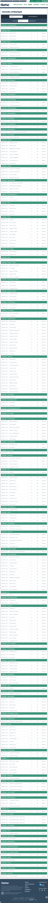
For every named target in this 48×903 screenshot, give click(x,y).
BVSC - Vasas (12, 594)
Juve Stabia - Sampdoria (13, 231)
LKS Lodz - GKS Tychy (13, 174)
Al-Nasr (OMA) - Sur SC (13, 651)
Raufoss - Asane (12, 735)
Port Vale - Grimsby (13, 368)
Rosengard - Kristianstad (14, 509)
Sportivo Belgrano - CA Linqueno (15, 77)
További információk (14, 893)
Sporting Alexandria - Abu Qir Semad (15, 540)
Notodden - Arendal (13, 274)
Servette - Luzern (12, 698)
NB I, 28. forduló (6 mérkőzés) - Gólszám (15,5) (17, 816)
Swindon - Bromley (13, 379)
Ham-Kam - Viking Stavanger (14, 433)
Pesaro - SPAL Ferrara (13, 489)
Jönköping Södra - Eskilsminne (14, 646)
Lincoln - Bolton (12, 617)
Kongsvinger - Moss (13, 732)
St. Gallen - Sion (12, 701)
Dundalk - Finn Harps (13, 769)
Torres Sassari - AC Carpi (14, 501)
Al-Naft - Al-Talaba (13, 680)
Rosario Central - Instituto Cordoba (15, 116)
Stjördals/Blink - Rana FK (13, 293)
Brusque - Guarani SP (13, 44)
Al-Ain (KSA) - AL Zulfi (13, 514)
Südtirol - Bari (12, 219)
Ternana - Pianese (12, 492)
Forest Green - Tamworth (14, 336)
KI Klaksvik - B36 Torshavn (14, 662)
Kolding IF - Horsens (13, 254)
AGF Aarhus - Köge (13, 285)
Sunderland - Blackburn (13, 562)
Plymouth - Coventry (13, 580)
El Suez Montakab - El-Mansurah (15, 534)
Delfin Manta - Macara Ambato (15, 97)
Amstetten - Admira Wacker (14, 154)
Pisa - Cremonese (12, 246)
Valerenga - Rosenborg (13, 421)
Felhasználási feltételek (29, 898)
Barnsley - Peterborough (14, 635)
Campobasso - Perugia (13, 477)
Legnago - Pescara (13, 483)
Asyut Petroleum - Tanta (13, 537)
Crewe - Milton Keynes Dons (14, 365)
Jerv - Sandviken (12, 268)
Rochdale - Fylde (12, 324)
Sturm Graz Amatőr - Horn (14, 160)
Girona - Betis (12, 870)
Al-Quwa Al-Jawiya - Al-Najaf (14, 682)
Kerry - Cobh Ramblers (13, 772)
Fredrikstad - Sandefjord (13, 436)
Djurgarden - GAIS (12, 397)
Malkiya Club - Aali (13, 803)
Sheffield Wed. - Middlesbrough (15, 577)
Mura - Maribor (12, 447)
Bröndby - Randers (13, 600)
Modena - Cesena (12, 243)
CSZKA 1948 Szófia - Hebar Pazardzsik (16, 529)
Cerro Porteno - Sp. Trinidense (14, 102)
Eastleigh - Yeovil (12, 350)
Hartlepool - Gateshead (13, 348)
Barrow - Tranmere (13, 385)
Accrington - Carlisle (13, 371)
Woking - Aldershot (13, 321)
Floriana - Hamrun (12, 838)
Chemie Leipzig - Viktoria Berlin (15, 410)
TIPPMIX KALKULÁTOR (17, 4)
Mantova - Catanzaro (13, 222)
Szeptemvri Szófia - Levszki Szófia (15, 526)
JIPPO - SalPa (12, 472)
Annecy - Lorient (12, 865)
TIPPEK (25, 4)
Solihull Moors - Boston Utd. (14, 333)
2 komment (44, 635)
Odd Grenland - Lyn (13, 744)
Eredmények (28, 889)
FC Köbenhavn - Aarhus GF (14, 603)
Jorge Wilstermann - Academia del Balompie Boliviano (18, 132)
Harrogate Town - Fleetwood (14, 377)
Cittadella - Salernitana (13, 228)
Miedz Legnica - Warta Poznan (14, 177)
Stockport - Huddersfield (13, 614)
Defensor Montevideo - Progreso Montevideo (17, 60)
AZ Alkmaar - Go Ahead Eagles (14, 778)
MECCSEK (30, 4)
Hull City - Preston (12, 583)
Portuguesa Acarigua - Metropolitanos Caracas (17, 27)
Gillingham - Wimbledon (13, 382)
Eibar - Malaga (12, 860)
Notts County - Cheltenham (14, 391)
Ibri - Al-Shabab (12, 654)
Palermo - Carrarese (13, 225)
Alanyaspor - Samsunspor (14, 828)
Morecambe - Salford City (14, 388)
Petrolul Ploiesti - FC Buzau (14, 716)
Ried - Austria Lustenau (13, 151)
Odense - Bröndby (12, 282)
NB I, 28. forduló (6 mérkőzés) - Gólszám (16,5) (17, 819)
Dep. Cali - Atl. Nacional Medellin (15, 110)
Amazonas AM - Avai (13, 39)
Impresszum (16, 898)
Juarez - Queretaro (13, 91)
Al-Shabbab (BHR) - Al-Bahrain (14, 800)
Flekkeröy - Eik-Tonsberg (14, 271)
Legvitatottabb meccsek (32, 16)
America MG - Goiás (13, 36)
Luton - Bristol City (12, 559)
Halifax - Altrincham (13, 345)
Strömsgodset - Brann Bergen (14, 427)
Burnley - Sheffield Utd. (13, 589)
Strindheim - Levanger (13, 299)
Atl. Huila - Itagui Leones (13, 66)
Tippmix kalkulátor (29, 884)
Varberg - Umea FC (13, 259)
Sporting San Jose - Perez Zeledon (15, 55)
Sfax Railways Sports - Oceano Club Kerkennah (17, 551)
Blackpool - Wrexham (13, 626)
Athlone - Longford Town (14, 767)
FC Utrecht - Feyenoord (13, 200)
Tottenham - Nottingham (14, 876)
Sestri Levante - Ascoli (13, 498)
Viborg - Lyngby (12, 402)
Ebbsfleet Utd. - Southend (14, 342)
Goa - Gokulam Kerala (13, 304)
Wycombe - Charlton (13, 620)
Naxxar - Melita (12, 844)
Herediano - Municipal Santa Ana (15, 52)
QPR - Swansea (12, 574)
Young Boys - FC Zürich (13, 710)
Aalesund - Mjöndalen (13, 738)
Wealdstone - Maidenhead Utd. (15, 330)
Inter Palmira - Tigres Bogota (14, 72)
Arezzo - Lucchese (12, 504)
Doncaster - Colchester (13, 362)
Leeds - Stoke (12, 565)
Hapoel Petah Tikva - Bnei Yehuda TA (16, 789)
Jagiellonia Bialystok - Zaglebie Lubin (15, 185)
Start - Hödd (11, 741)
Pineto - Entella (12, 495)
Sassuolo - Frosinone (13, 240)
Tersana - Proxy (12, 543)
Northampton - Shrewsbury (14, 629)
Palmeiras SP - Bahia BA (13, 126)
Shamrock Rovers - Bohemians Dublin (16, 458)
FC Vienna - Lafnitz (13, 163)
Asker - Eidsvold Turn (13, 296)
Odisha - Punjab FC (13, 307)
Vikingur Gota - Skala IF (13, 671)
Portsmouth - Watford (13, 568)
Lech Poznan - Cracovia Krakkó (14, 191)
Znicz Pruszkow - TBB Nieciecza (15, 171)
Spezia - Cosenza (12, 237)
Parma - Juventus (12, 214)
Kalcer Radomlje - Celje (13, 444)
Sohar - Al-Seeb (12, 657)
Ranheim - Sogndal (13, 729)
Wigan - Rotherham (13, 623)
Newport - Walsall (12, 359)
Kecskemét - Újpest (13, 811)
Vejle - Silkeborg (12, 405)
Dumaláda (27, 891)
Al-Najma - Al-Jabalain (13, 517)
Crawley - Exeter (12, 608)
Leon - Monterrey (12, 88)
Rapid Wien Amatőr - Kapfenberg (15, 148)
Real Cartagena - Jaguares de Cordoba (16, 69)
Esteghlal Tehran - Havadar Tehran (15, 693)
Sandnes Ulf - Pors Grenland (14, 265)
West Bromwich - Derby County (15, 556)
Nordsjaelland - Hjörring (13, 288)
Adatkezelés (21, 898)
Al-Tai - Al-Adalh (12, 520)
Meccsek (27, 887)
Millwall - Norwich (12, 571)
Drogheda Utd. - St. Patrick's (14, 466)
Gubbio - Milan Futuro (13, 486)
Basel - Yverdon (12, 707)
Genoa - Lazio (12, 211)
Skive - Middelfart (12, 316)
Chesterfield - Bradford (13, 374)
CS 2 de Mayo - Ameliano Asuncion (15, 105)
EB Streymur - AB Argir (13, 665)
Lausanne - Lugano (13, 704)
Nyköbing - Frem (12, 416)
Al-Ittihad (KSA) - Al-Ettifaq (14, 755)
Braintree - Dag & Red (13, 339)
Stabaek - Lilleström (13, 747)
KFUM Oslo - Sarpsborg (13, 430)
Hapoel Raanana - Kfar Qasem (14, 794)
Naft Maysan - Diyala (13, 677)
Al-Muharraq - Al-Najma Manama (15, 806)
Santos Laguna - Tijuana (13, 82)
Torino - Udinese (12, 205)
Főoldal (27, 882)
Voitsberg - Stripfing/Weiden (14, 157)
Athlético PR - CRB (12, 33)
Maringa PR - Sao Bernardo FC (14, 47)
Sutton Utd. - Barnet (13, 327)
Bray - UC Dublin (12, 764)
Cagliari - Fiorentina (13, 208)
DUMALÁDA (43, 4)
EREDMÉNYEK (36, 4)
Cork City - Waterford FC (13, 461)
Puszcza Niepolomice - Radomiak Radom (16, 182)
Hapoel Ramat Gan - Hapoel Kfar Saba (16, 783)
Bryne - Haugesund (13, 424)
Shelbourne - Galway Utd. (14, 464)
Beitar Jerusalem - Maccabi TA (14, 849)
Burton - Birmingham (13, 637)
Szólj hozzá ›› (44, 27)
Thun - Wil (11, 688)
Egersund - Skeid (12, 726)
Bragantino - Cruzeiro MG (14, 121)
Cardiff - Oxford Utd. (13, 586)
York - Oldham (12, 353)
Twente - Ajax (12, 197)
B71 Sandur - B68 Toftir (13, 668)
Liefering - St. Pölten (13, 145)
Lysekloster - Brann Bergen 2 (14, 277)
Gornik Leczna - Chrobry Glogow (15, 168)
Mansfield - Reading (13, 632)
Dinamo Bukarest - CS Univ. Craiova (15, 854)
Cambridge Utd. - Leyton (13, 640)
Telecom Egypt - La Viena (14, 546)
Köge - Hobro (12, 452)
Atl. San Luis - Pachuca (13, 85)
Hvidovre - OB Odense (13, 251)
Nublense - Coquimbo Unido (14, 137)
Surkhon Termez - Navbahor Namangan (16, 721)
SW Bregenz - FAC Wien (13, 142)
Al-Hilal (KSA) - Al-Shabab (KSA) (15, 752)
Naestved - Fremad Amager (14, 313)
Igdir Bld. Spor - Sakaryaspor (14, 833)
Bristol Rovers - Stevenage (14, 611)
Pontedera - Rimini (13, 480)
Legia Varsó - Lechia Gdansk (14, 188)
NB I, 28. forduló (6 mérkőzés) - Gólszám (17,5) (17, 822)
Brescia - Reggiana (13, 234)
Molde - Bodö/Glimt (13, 439)
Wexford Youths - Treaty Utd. (14, 761)
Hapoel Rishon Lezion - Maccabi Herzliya (16, 786)
